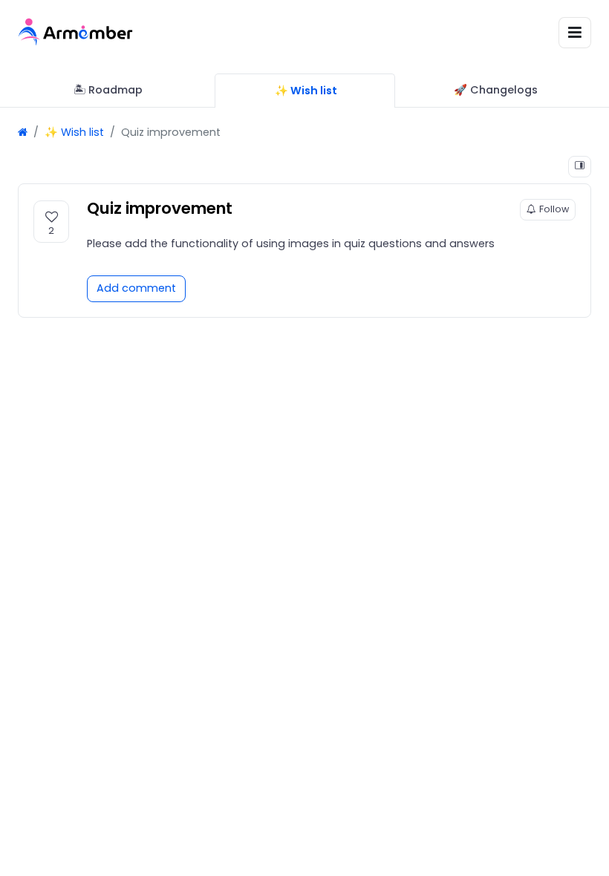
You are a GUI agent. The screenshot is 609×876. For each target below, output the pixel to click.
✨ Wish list (74, 132)
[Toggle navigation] (574, 32)
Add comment (136, 288)
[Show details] (579, 166)
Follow (554, 209)
